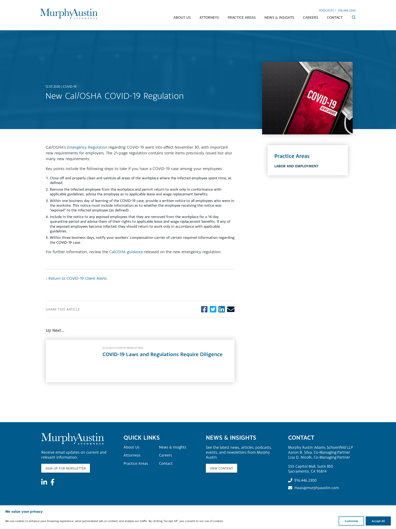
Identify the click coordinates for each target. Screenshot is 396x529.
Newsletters (135, 347)
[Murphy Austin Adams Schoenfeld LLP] (69, 14)
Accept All (378, 521)
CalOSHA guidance (126, 251)
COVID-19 (69, 86)
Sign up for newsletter (65, 468)
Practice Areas (242, 17)
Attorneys (209, 17)
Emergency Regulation (87, 147)
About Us (182, 17)
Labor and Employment (296, 166)
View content (221, 468)
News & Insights (279, 17)
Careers (310, 17)
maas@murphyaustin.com (316, 487)
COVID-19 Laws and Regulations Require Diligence (163, 354)
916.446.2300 (347, 10)
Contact (335, 17)
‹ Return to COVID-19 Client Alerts (76, 278)
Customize (351, 521)
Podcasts (326, 10)
